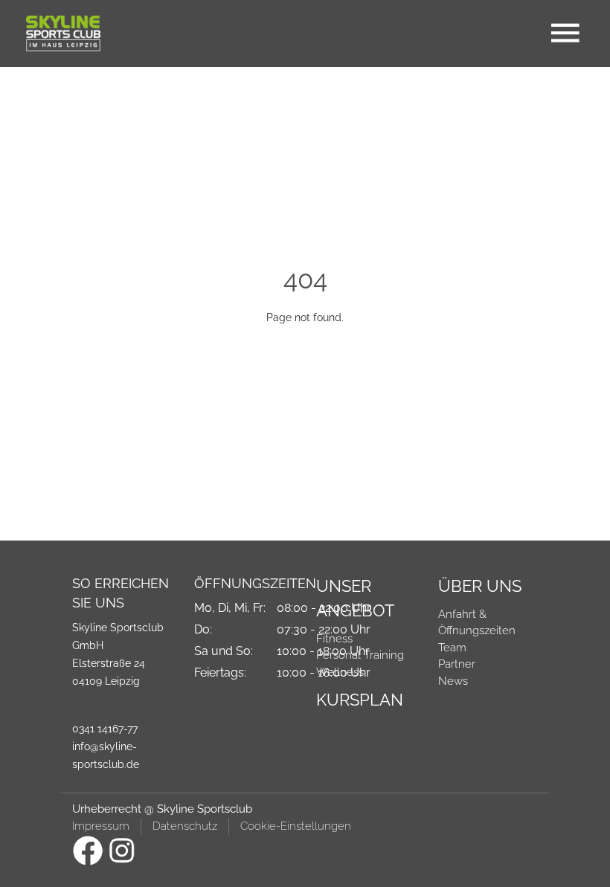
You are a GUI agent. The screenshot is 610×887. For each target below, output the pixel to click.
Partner (456, 664)
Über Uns (479, 586)
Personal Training (360, 655)
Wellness (340, 672)
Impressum (100, 826)
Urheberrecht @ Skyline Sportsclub (162, 809)
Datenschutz (184, 826)
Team (452, 647)
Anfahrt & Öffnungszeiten (477, 622)
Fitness (334, 638)
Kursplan (359, 699)
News (453, 681)
